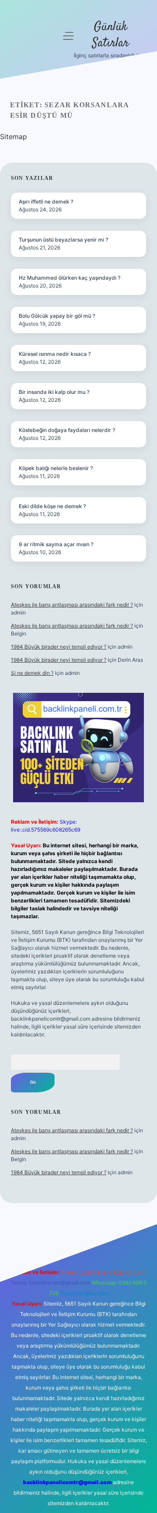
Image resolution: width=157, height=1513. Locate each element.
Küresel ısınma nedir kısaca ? (55, 354)
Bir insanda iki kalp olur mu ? (54, 392)
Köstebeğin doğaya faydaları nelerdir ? (67, 430)
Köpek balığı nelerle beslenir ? (56, 468)
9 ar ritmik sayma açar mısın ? (56, 544)
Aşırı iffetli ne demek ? (46, 201)
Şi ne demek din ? (32, 673)
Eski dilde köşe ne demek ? (52, 506)
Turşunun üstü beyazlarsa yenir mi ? (63, 239)
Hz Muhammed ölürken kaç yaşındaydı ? (69, 277)
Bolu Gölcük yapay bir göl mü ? (57, 315)
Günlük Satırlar (110, 35)
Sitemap (13, 136)
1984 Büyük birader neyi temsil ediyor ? (58, 646)
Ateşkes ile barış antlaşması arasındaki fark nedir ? (72, 604)
